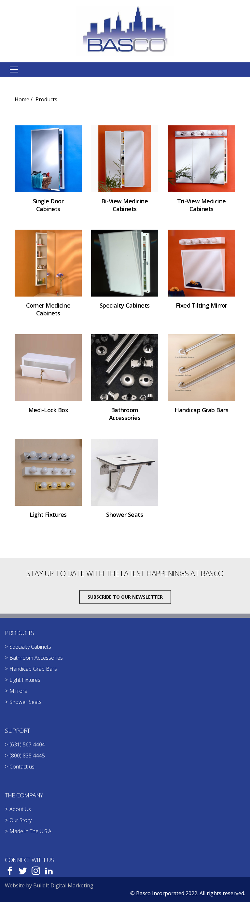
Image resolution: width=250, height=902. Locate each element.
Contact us (22, 766)
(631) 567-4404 (27, 744)
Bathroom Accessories (36, 657)
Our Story (20, 820)
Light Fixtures (24, 679)
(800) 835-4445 (27, 755)
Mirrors (18, 690)
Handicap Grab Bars (33, 668)
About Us (20, 809)
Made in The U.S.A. (30, 831)
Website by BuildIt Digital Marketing (49, 885)
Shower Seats (25, 701)
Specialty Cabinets (30, 646)
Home (22, 99)
